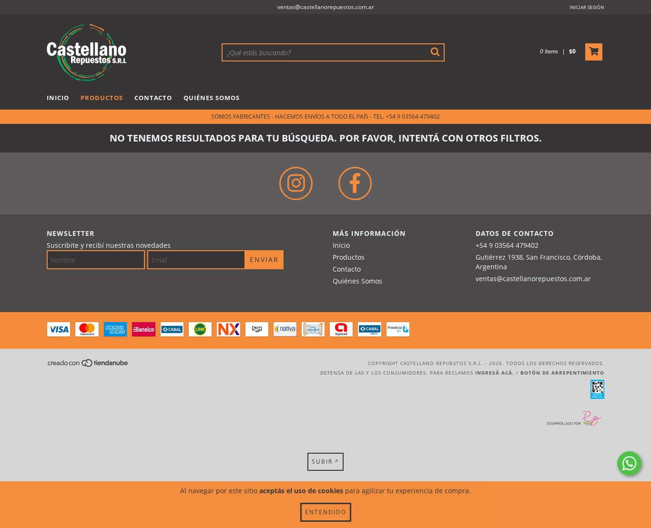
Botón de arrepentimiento (562, 372)
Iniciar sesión (587, 7)
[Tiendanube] (88, 365)
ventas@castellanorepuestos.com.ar (325, 7)
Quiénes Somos (211, 97)
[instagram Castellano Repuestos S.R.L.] (296, 183)
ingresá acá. (494, 372)
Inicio (58, 97)
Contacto (153, 97)
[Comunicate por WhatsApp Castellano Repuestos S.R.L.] (629, 463)
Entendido (325, 512)
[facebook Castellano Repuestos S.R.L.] (355, 183)
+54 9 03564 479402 (507, 245)
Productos (102, 97)
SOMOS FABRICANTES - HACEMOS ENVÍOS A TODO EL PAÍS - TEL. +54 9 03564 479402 (325, 116)
